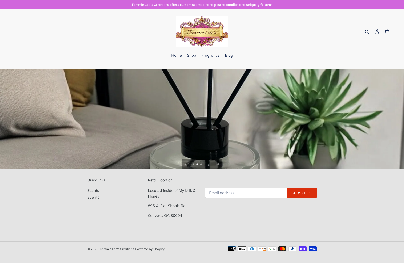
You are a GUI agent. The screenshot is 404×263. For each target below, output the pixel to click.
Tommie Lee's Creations (117, 249)
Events (93, 197)
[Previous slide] (186, 164)
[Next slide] (209, 164)
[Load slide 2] (197, 164)
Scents (93, 190)
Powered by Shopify (150, 249)
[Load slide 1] (194, 164)
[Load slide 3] (201, 164)
